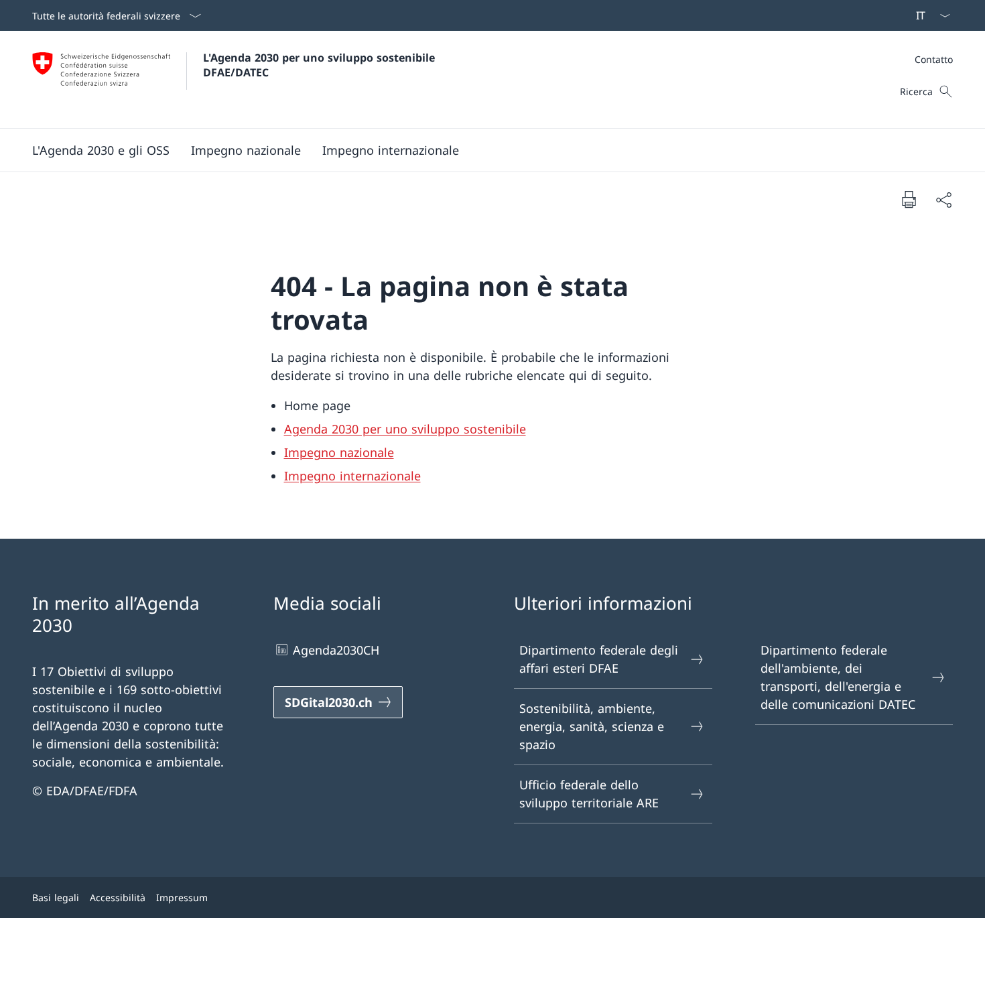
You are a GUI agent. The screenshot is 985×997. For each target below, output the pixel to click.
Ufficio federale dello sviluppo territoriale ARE (589, 794)
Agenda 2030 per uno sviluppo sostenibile (405, 429)
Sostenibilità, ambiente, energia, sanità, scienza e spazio (591, 726)
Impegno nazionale (339, 452)
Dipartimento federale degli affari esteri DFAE (598, 659)
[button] (100, 150)
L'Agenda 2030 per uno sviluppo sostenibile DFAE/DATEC (320, 65)
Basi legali (55, 897)
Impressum (182, 897)
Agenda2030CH (336, 650)
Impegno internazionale (352, 476)
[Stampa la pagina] (908, 199)
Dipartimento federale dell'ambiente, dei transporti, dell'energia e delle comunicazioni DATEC (838, 677)
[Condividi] (943, 199)
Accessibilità (117, 897)
